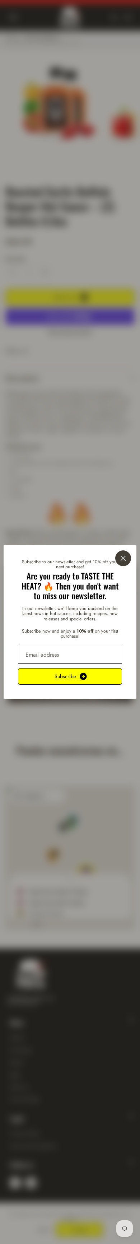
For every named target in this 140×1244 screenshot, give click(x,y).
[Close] (123, 558)
